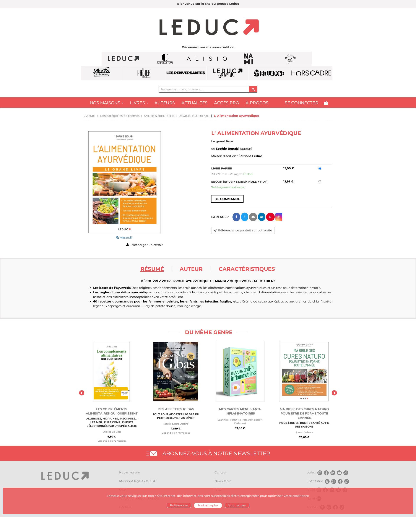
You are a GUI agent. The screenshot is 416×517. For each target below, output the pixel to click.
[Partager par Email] (253, 217)
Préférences (179, 505)
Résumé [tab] (152, 269)
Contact (220, 472)
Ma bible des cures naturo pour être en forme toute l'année (304, 413)
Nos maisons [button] (105, 102)
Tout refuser (237, 505)
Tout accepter (208, 505)
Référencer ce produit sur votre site (244, 230)
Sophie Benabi (227, 149)
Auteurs (164, 102)
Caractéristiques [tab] (247, 269)
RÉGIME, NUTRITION (194, 116)
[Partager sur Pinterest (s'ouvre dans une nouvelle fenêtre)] (270, 217)
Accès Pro (226, 102)
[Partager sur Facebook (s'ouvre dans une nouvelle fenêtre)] (236, 217)
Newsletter (222, 481)
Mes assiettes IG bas (176, 409)
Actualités (194, 102)
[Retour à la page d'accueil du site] (208, 27)
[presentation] (81, 392)
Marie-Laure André (175, 423)
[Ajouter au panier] (227, 199)
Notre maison (129, 472)
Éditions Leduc (250, 156)
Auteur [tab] (191, 269)
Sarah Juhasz (304, 432)
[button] (124, 182)
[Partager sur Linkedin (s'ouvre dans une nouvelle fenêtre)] (261, 217)
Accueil (90, 116)
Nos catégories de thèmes (120, 116)
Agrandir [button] (126, 237)
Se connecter (301, 102)
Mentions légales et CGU (137, 481)
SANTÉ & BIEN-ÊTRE (159, 116)
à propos (257, 102)
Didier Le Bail (112, 431)
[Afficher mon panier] (326, 103)
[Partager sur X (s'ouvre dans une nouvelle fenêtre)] (244, 217)
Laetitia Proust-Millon (232, 419)
